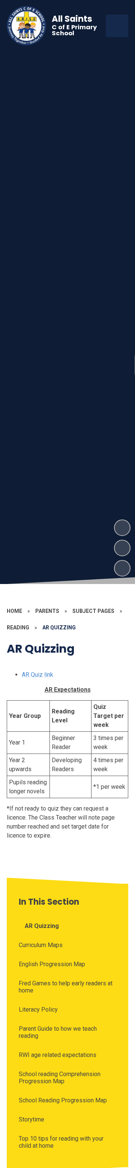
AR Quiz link (37, 674)
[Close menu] (117, 26)
